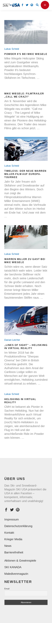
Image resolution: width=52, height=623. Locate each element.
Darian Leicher (13, 340)
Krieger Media (13, 539)
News (7, 545)
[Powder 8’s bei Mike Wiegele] (26, 32)
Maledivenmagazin (16, 573)
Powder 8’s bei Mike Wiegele (25, 54)
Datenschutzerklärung (18, 526)
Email (6, 588)
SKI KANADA (12, 567)
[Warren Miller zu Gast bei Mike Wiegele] (26, 237)
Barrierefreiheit (13, 552)
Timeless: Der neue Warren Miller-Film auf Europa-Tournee (25, 174)
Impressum (11, 519)
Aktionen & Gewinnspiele (20, 560)
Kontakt (9, 532)
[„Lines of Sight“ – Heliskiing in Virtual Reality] (26, 320)
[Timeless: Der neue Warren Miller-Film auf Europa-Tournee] (26, 149)
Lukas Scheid (12, 49)
